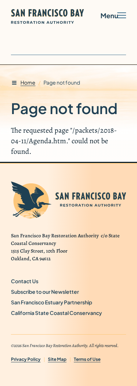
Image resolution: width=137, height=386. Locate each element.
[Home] (54, 16)
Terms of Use (87, 359)
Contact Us (24, 281)
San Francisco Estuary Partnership (54, 302)
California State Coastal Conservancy (59, 312)
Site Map (57, 359)
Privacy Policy (26, 359)
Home (27, 82)
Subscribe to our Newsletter (47, 291)
